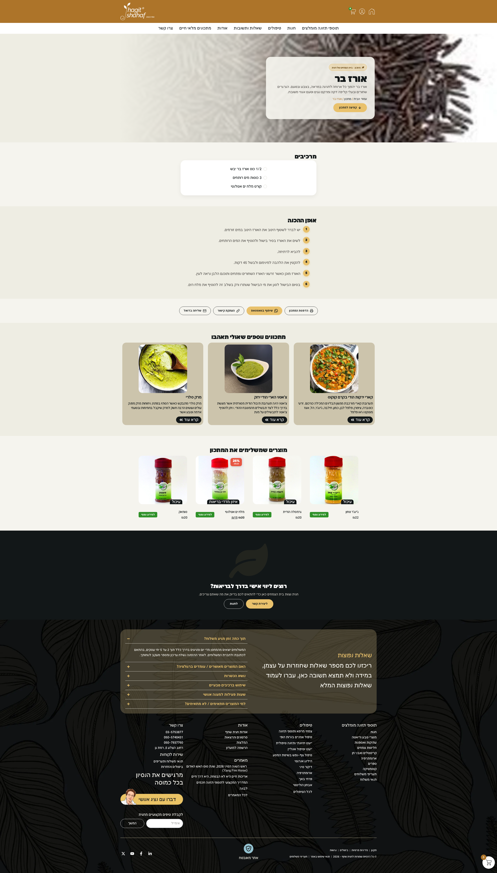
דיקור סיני (305, 767)
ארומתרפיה (304, 773)
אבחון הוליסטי (302, 785)
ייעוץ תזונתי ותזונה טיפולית (294, 743)
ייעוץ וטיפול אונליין (300, 749)
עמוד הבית (360, 99)
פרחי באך (305, 779)
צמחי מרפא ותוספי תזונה (295, 731)
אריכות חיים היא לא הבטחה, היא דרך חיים (219, 776)
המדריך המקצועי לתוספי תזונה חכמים (222, 782)
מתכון (347, 99)
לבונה (244, 788)
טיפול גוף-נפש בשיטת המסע (292, 755)
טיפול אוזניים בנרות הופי (296, 737)
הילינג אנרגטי (303, 761)
